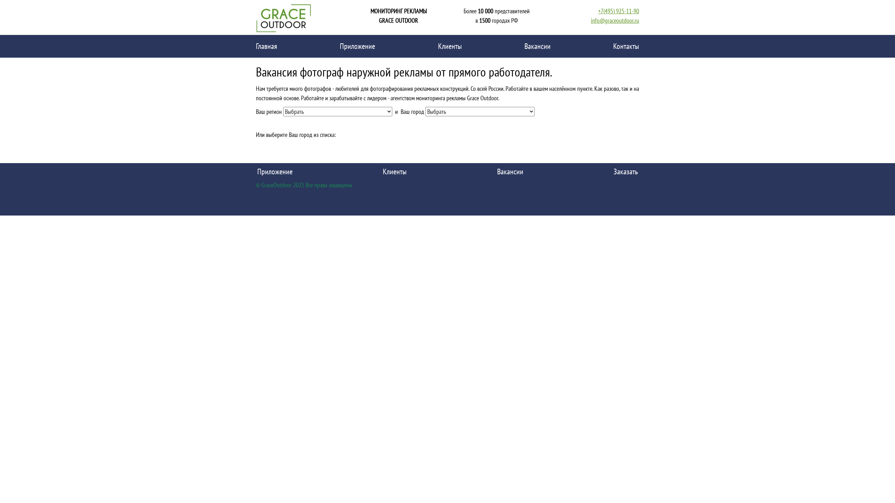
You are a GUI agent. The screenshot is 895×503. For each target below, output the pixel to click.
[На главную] (284, 17)
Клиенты (450, 46)
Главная (266, 46)
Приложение (357, 46)
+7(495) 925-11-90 (618, 11)
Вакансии (537, 46)
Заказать (626, 171)
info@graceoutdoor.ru (615, 20)
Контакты (626, 46)
